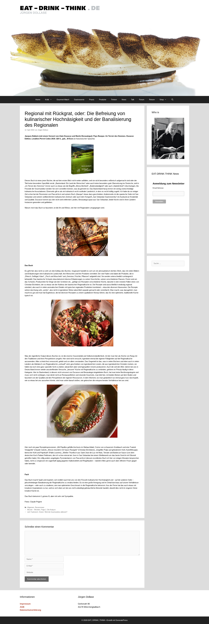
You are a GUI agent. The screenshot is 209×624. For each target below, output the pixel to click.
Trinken (114, 100)
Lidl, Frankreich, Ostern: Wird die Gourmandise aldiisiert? (47, 512)
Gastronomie (79, 100)
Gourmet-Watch (63, 100)
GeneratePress (122, 620)
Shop (162, 100)
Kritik (47, 100)
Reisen (152, 100)
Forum (141, 100)
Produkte (102, 100)
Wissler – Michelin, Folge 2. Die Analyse (41, 510)
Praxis (91, 100)
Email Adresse (158, 188)
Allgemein (30, 507)
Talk (132, 100)
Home (37, 100)
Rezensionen (39, 507)
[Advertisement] (168, 234)
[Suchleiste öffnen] (172, 99)
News (124, 100)
